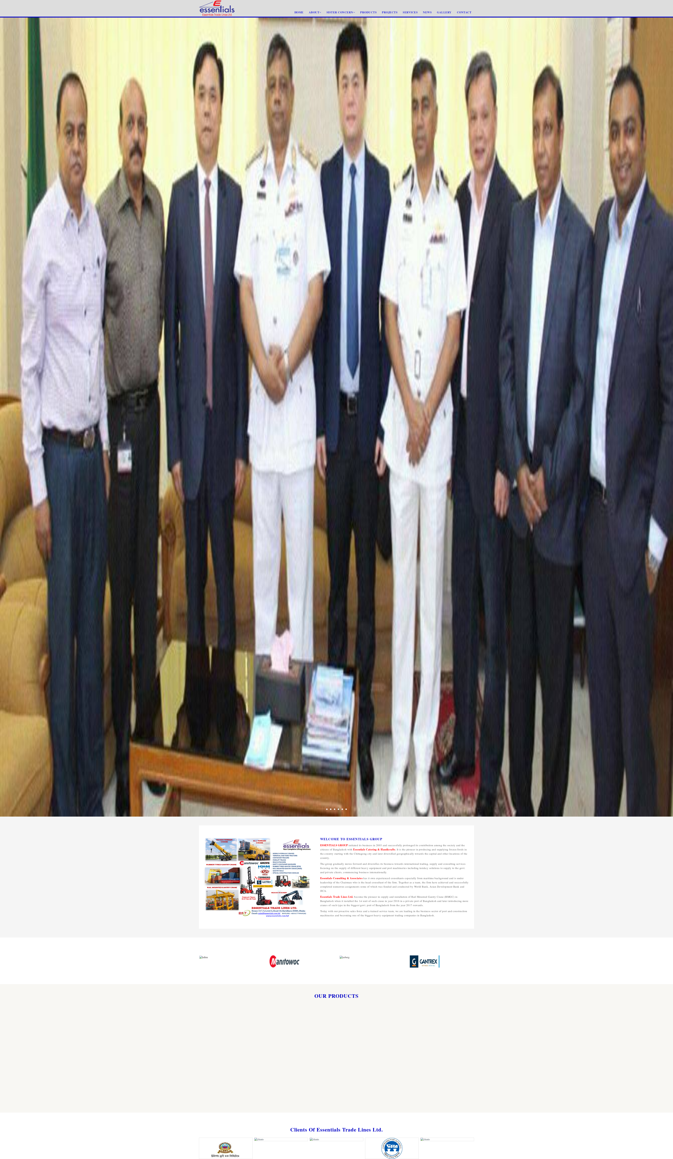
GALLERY (444, 12)
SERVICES (410, 12)
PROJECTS (389, 12)
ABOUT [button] (314, 12)
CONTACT (464, 12)
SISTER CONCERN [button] (340, 12)
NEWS (427, 12)
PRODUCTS (368, 12)
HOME (299, 12)
